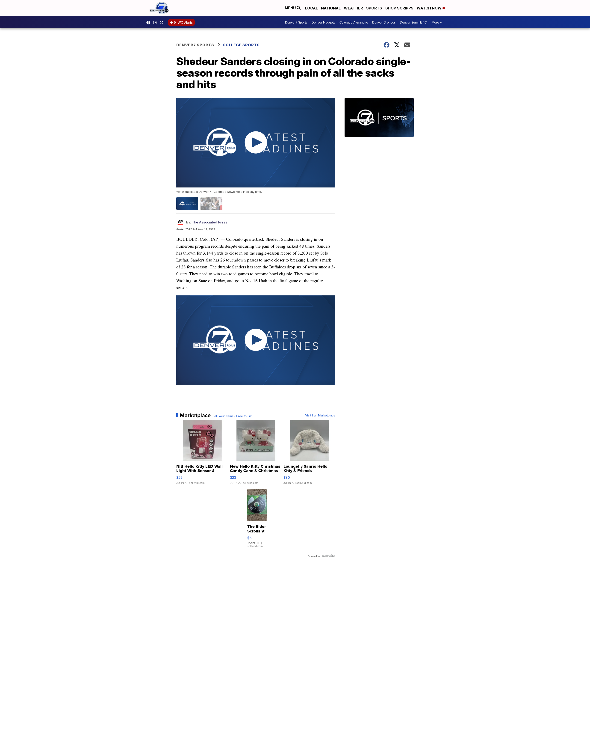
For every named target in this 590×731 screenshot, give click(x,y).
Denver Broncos (384, 22)
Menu (291, 8)
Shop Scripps (399, 8)
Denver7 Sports (296, 22)
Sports (374, 8)
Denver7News (149, 22)
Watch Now (429, 8)
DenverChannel (163, 22)
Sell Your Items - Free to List (232, 416)
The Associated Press (209, 222)
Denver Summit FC (413, 22)
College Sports (241, 45)
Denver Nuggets (323, 22)
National (331, 8)
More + (437, 22)
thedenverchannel (156, 22)
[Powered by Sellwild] (328, 556)
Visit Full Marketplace (320, 415)
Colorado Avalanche (353, 22)
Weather (353, 8)
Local (311, 8)
